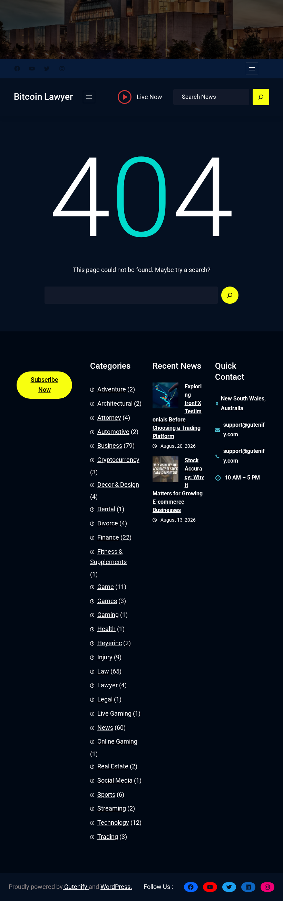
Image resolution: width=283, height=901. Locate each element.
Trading (107, 836)
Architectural (115, 403)
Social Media (115, 780)
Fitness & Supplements (108, 557)
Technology (113, 822)
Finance (108, 537)
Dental (106, 509)
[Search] (261, 97)
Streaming (111, 808)
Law (103, 671)
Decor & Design (118, 484)
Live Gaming (114, 713)
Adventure (111, 389)
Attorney (109, 417)
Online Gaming (117, 741)
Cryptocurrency (118, 459)
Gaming (108, 614)
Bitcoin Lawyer (43, 96)
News (105, 727)
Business (109, 445)
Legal (105, 699)
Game (105, 586)
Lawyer (107, 685)
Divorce (107, 523)
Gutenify (76, 886)
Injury (105, 657)
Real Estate (112, 766)
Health (106, 629)
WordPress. (116, 886)
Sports (106, 794)
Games (107, 601)
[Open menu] (252, 68)
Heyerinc (109, 643)
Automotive (113, 431)
